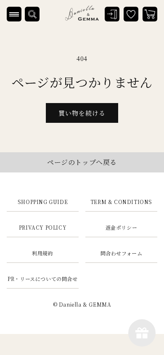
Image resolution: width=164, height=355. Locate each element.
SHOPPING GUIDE (43, 201)
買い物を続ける (82, 113)
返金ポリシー (122, 227)
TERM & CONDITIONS (121, 201)
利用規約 (42, 253)
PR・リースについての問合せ (42, 278)
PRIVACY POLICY (42, 227)
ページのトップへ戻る (82, 162)
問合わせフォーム (122, 253)
